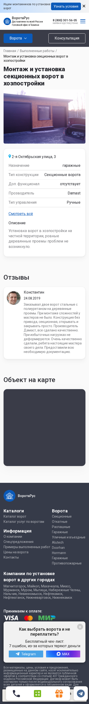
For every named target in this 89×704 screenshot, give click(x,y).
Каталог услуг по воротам (24, 522)
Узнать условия (66, 6)
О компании (13, 536)
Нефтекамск (52, 594)
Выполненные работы (37, 51)
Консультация (67, 38)
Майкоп (33, 586)
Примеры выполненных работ (27, 547)
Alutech (58, 542)
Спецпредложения (18, 542)
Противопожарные (67, 563)
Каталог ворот (15, 516)
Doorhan (58, 548)
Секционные (62, 516)
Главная (10, 51)
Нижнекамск (62, 597)
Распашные (61, 527)
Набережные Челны (64, 590)
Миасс (65, 586)
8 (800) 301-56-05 (65, 20)
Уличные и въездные (68, 537)
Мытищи (40, 590)
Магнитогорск (15, 586)
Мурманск (11, 590)
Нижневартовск (38, 597)
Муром (26, 590)
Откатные (59, 522)
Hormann (59, 553)
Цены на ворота (16, 552)
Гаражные (60, 532)
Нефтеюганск (14, 597)
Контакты (11, 557)
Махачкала (50, 586)
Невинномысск (30, 594)
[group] (44, 116)
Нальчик (10, 594)
